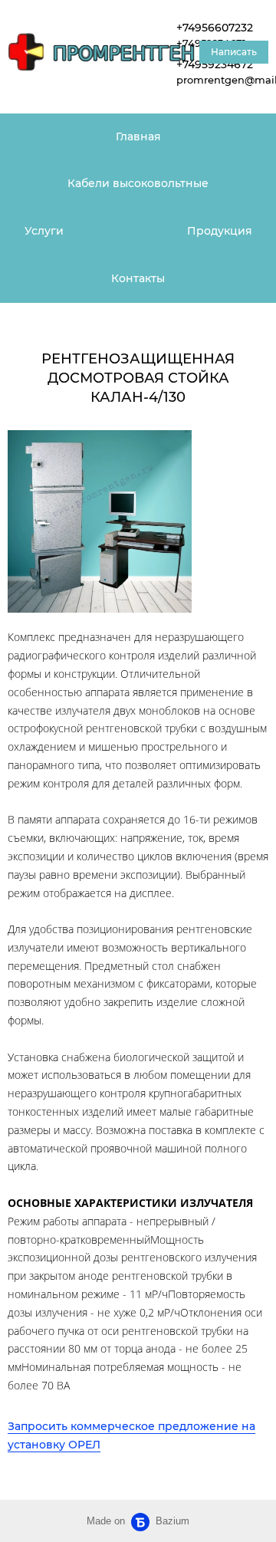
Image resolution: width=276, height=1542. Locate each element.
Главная (138, 136)
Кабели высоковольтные (138, 183)
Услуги (44, 231)
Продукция (219, 231)
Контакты (138, 278)
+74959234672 (214, 64)
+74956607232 (214, 28)
